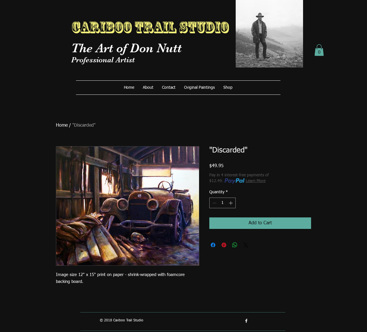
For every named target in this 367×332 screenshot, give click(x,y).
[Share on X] (245, 245)
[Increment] (231, 203)
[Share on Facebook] (213, 245)
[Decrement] (213, 203)
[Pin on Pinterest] (223, 245)
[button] (319, 50)
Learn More (256, 181)
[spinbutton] (222, 203)
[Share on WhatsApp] (234, 245)
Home (62, 125)
